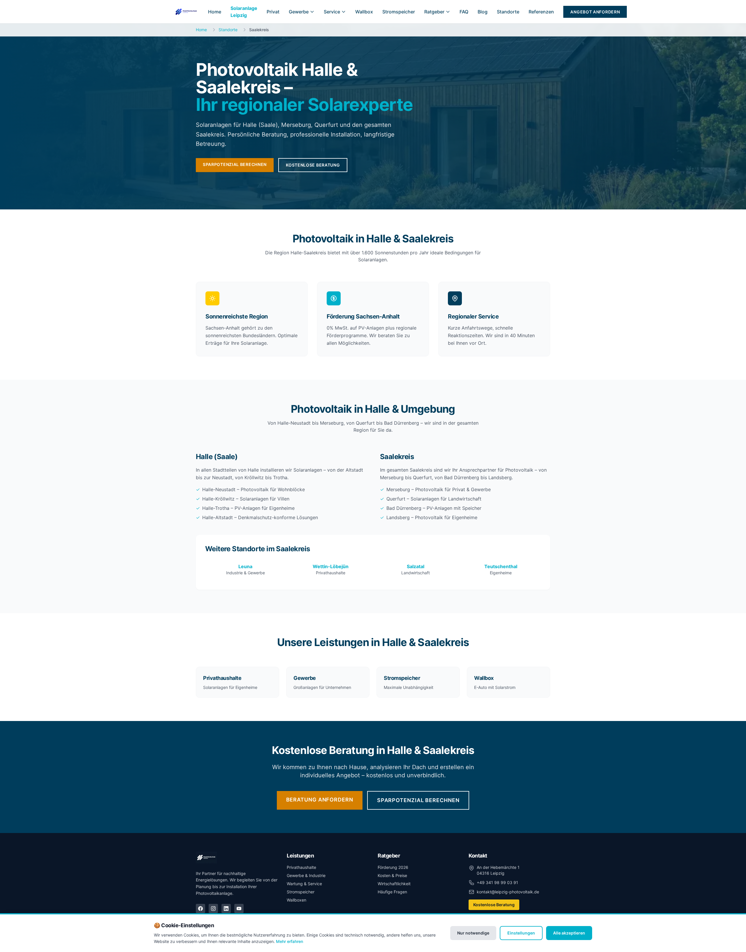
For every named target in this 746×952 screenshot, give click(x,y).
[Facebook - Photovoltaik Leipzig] (200, 908)
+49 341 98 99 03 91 (497, 882)
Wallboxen (296, 899)
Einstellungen (521, 932)
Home (214, 12)
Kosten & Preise (392, 875)
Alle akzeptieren (569, 932)
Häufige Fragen (392, 891)
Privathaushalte (301, 867)
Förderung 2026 (393, 867)
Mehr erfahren (289, 941)
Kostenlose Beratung (313, 164)
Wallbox (364, 12)
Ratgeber (434, 12)
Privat (273, 12)
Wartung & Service (304, 883)
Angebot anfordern (595, 11)
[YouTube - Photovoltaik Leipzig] (239, 908)
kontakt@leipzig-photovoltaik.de (508, 891)
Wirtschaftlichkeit (394, 883)
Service (332, 12)
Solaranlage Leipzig (244, 11)
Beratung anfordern (319, 800)
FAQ (464, 12)
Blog (483, 12)
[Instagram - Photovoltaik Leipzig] (213, 908)
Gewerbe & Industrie (306, 875)
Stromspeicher (398, 12)
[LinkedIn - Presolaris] (226, 908)
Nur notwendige (473, 932)
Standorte (508, 12)
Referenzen (541, 12)
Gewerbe (299, 12)
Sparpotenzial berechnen (235, 164)
